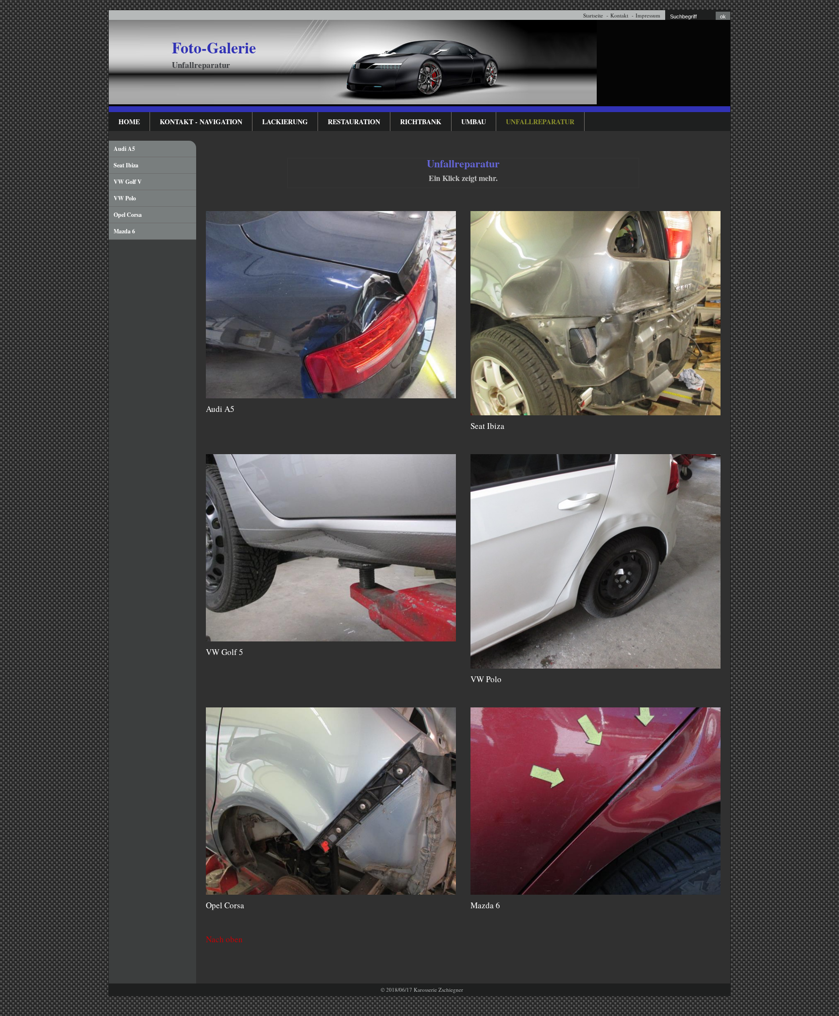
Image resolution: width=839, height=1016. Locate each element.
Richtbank (420, 121)
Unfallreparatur (540, 121)
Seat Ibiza (126, 165)
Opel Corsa (128, 215)
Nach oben (224, 939)
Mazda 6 (124, 231)
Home (129, 121)
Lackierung (285, 121)
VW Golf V (128, 182)
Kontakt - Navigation (201, 121)
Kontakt (619, 15)
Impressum (648, 15)
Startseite (593, 15)
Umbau (473, 121)
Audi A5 (124, 149)
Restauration (354, 121)
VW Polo (125, 198)
